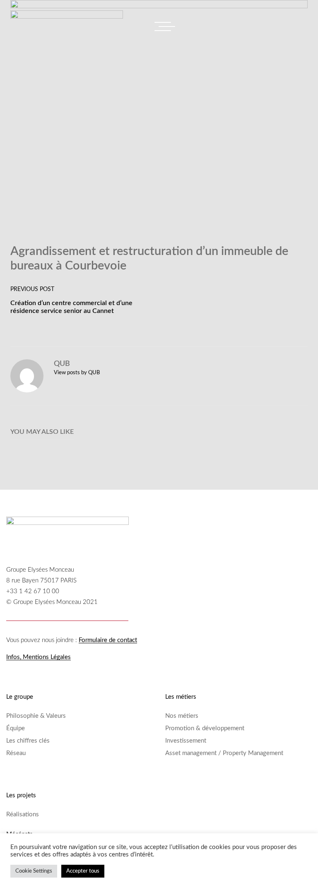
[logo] (66, 19)
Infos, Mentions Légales (38, 657)
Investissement (185, 741)
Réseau (16, 753)
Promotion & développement (204, 728)
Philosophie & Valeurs (36, 716)
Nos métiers (181, 716)
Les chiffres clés (28, 741)
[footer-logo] (67, 526)
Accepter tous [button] (82, 871)
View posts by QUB (77, 372)
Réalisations (22, 814)
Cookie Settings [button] (33, 871)
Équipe (15, 728)
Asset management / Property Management (224, 753)
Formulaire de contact (108, 640)
